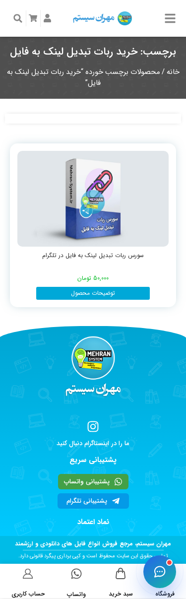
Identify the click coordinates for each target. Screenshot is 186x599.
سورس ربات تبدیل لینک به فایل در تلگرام (93, 255)
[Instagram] (93, 426)
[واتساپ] (76, 574)
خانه (173, 72)
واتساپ (76, 594)
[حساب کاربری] (28, 573)
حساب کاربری (28, 594)
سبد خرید (121, 594)
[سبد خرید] (120, 573)
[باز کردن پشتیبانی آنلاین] (159, 571)
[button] (18, 18)
